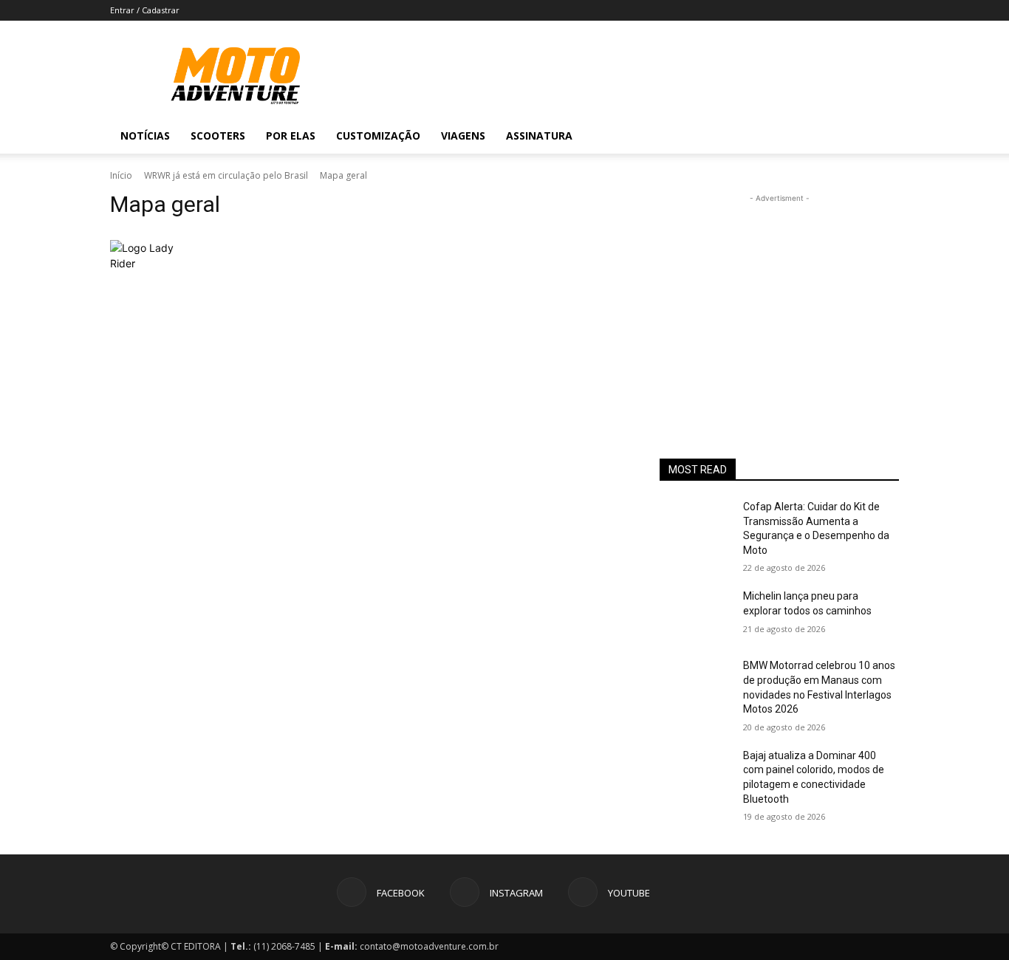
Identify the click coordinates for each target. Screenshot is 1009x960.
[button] (881, 137)
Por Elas (290, 135)
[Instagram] (824, 136)
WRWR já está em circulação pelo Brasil (226, 175)
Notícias (145, 135)
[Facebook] (798, 136)
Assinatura (539, 135)
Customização (378, 135)
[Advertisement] (779, 298)
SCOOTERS (218, 135)
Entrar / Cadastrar (144, 10)
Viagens (463, 135)
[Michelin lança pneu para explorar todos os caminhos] (695, 614)
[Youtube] (849, 136)
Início (121, 175)
